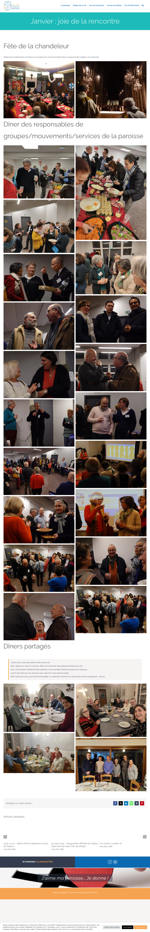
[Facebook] (110, 862)
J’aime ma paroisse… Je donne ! (75, 878)
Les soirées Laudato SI (110, 843)
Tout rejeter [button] (127, 927)
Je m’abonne (37, 862)
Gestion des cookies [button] (111, 927)
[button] (143, 5)
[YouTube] (115, 862)
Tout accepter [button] (140, 927)
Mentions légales (60, 892)
